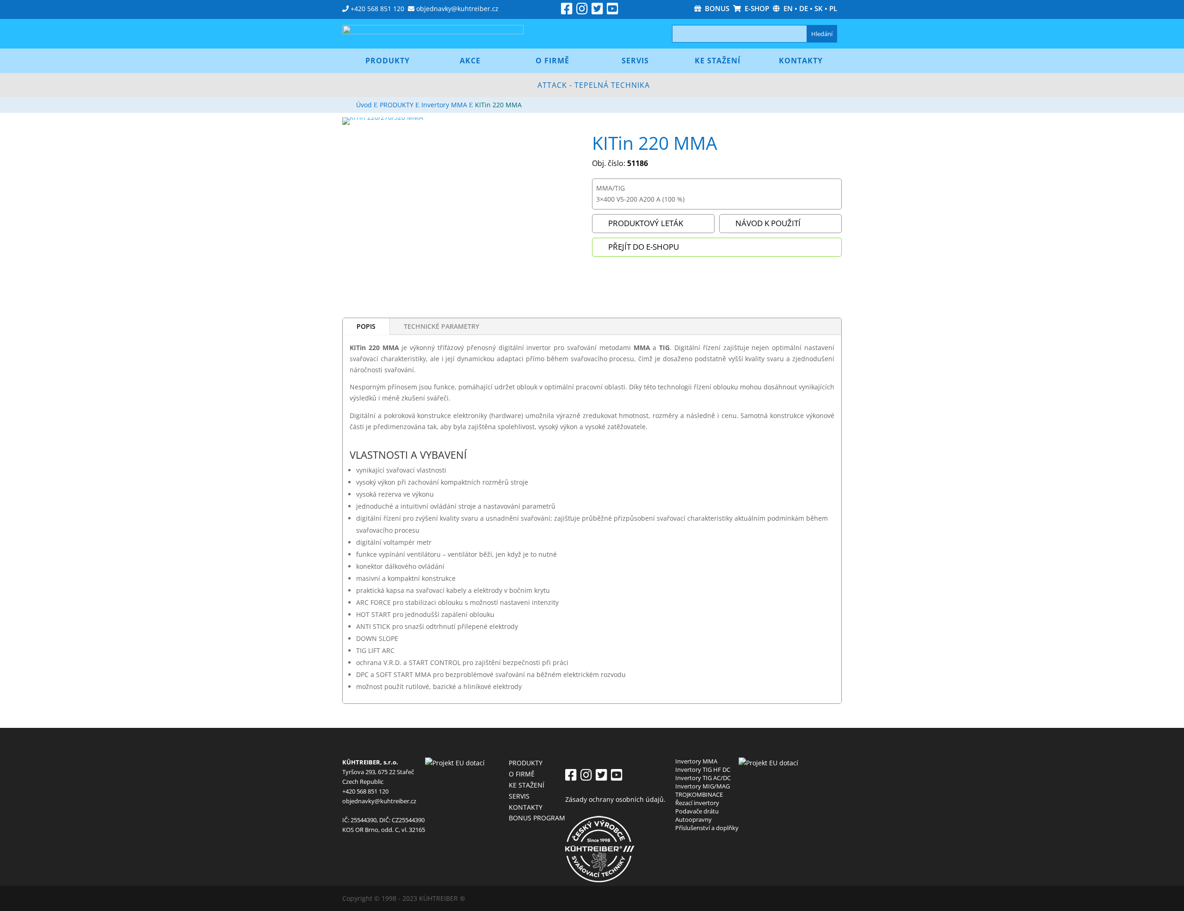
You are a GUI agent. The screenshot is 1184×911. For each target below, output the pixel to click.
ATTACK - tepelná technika (593, 85)
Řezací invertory (697, 803)
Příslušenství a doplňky (707, 828)
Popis (366, 326)
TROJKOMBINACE (699, 794)
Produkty (387, 60)
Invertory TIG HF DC (702, 769)
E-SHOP (755, 8)
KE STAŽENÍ (526, 785)
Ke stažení (717, 60)
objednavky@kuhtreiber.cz (457, 8)
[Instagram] (582, 10)
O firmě (552, 60)
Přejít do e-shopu (643, 246)
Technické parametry (441, 326)
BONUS (715, 8)
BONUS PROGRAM (537, 817)
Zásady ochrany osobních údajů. (615, 799)
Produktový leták (645, 223)
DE (803, 8)
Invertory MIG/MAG (702, 786)
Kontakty (801, 60)
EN (788, 8)
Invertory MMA (696, 761)
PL (833, 8)
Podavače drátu (697, 811)
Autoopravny (693, 819)
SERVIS (519, 796)
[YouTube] (612, 10)
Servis (635, 60)
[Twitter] (597, 10)
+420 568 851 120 (377, 8)
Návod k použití (768, 223)
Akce (470, 60)
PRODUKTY (526, 762)
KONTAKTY (526, 807)
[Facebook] (567, 10)
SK (818, 8)
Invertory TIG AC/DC (703, 778)
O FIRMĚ (522, 773)
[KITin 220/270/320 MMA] (382, 117)
